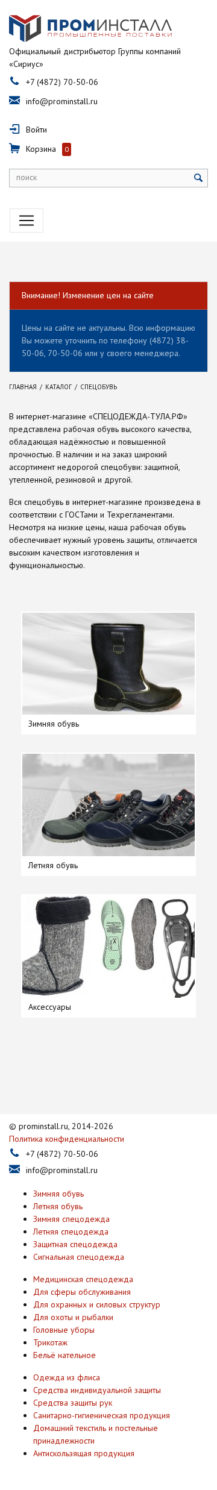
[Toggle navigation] (26, 220)
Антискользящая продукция (83, 1453)
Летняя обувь (58, 1206)
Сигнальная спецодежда (78, 1256)
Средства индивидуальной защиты (97, 1390)
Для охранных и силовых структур (96, 1304)
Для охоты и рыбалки (73, 1317)
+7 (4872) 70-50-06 (62, 82)
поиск (26, 177)
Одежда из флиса (66, 1377)
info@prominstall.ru (62, 101)
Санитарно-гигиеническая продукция (101, 1415)
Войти (36, 129)
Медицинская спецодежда (83, 1279)
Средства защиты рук (72, 1402)
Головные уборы (64, 1329)
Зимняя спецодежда (71, 1218)
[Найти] (198, 178)
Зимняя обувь (58, 1193)
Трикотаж (50, 1342)
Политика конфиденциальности (66, 1138)
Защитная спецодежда (75, 1244)
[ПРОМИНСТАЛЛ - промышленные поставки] (90, 28)
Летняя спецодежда (70, 1231)
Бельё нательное (64, 1355)
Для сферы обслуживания (82, 1291)
